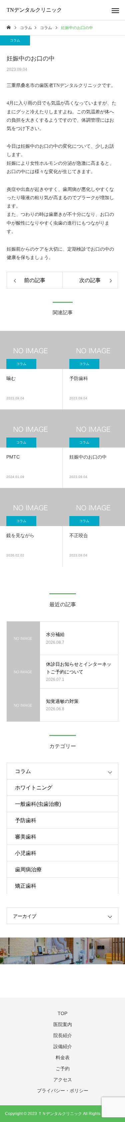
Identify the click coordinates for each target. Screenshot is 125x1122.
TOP (62, 1013)
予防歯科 (25, 820)
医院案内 (62, 1024)
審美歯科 (25, 837)
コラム (15, 40)
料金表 (63, 1057)
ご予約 (63, 1068)
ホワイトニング (33, 787)
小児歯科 (25, 853)
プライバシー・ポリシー (62, 1090)
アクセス (62, 1079)
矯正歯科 (25, 886)
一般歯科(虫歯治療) (38, 804)
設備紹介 (62, 1046)
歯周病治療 (28, 869)
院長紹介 (62, 1035)
